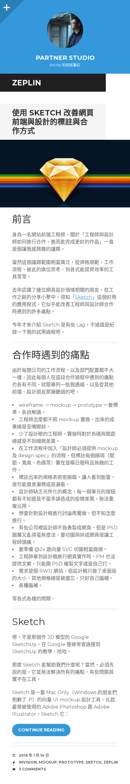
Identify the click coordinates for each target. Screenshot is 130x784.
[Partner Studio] (65, 30)
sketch (94, 762)
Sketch (83, 297)
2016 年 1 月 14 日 (34, 755)
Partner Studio (65, 57)
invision (28, 762)
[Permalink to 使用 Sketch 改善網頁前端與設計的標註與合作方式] (65, 174)
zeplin (110, 762)
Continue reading (41, 730)
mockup (48, 762)
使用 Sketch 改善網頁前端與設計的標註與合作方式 (53, 121)
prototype (71, 762)
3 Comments (32, 769)
